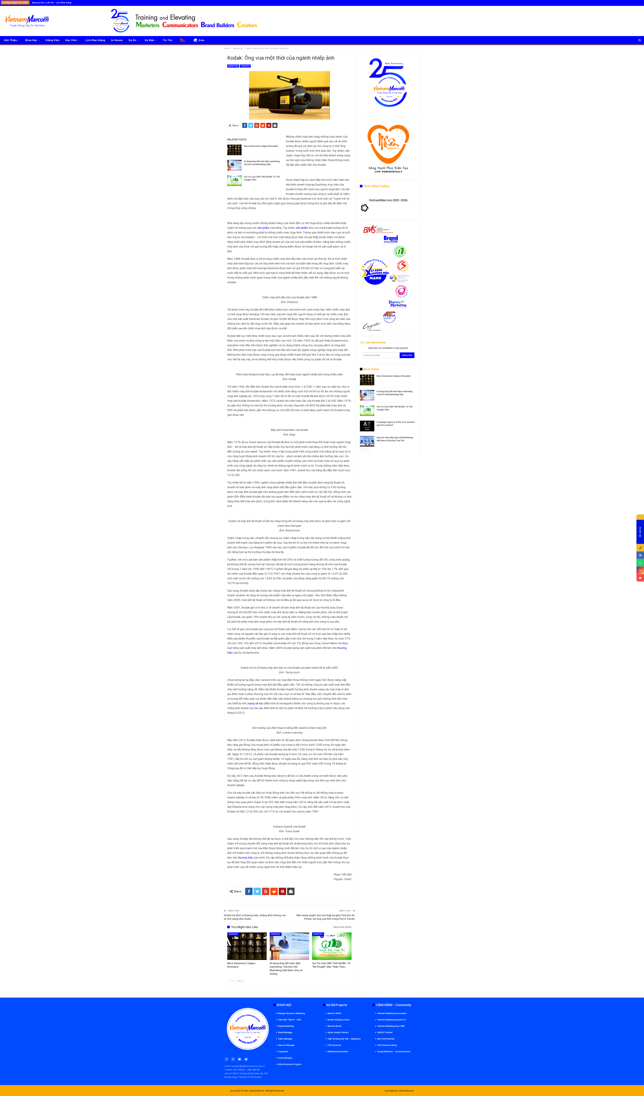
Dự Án (132, 40)
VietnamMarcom (406, 1091)
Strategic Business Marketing (291, 1013)
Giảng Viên (52, 40)
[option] (388, 411)
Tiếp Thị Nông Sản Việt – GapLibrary (344, 1039)
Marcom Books (335, 1026)
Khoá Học (31, 40)
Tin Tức (168, 40)
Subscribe (407, 355)
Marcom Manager (286, 1045)
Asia (201, 40)
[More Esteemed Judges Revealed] (234, 150)
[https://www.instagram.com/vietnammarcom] (640, 570)
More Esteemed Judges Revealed (261, 146)
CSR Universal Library (387, 1045)
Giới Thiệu (10, 40)
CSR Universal (334, 1045)
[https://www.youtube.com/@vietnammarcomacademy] (640, 578)
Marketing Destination (338, 1051)
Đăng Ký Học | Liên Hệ (43, 3)
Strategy (245, 66)
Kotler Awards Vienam (338, 1032)
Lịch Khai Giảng (63, 3)
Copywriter (283, 1051)
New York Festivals (386, 1039)
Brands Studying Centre (339, 1020)
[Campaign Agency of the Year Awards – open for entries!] (367, 426)
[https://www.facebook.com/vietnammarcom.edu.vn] (640, 555)
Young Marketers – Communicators (393, 1051)
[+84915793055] (640, 548)
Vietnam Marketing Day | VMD (391, 1026)
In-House (117, 40)
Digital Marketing (286, 1026)
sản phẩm (263, 227)
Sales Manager (285, 1039)
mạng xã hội (255, 703)
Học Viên (71, 40)
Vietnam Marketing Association (392, 1013)
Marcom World (334, 1013)
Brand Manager (285, 1032)
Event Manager (285, 1058)
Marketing (233, 66)
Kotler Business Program (289, 1064)
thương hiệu (245, 857)
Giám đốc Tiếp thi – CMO (289, 1020)
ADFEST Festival (384, 1032)
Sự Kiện (149, 40)
